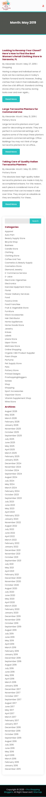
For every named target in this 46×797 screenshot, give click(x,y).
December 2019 (13, 616)
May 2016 (9, 751)
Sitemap (37, 792)
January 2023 (11, 519)
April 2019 (9, 644)
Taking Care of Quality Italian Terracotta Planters (20, 163)
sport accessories (14, 391)
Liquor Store (11, 342)
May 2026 (9, 414)
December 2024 (13, 463)
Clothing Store (12, 255)
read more (11, 99)
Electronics (10, 283)
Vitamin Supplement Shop (18, 398)
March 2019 (10, 647)
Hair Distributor (12, 318)
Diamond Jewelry (13, 269)
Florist (8, 290)
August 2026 (11, 411)
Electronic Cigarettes (15, 280)
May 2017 (9, 710)
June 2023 (10, 505)
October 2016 (11, 734)
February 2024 (12, 491)
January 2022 (11, 546)
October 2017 (11, 696)
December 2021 (13, 550)
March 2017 (10, 716)
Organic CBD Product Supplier (20, 353)
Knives (8, 332)
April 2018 (9, 678)
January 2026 (11, 425)
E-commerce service (16, 273)
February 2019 (12, 651)
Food (7, 297)
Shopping (7, 67)
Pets (7, 366)
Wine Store (10, 401)
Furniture (9, 311)
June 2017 (10, 706)
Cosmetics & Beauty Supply (18, 262)
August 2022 (11, 525)
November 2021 (12, 553)
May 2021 (9, 567)
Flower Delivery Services (17, 294)
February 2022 (12, 543)
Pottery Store (9, 119)
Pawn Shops (11, 356)
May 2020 (9, 598)
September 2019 (13, 626)
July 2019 (9, 633)
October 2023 (12, 494)
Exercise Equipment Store (18, 287)
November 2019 (12, 619)
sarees (8, 380)
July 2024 (9, 480)
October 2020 (12, 585)
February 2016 (12, 762)
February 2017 (12, 720)
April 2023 (10, 511)
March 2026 (11, 418)
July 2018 (9, 668)
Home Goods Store (14, 325)
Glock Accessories (14, 314)
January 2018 (11, 685)
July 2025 (9, 439)
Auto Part (9, 234)
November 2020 (13, 581)
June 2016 (10, 748)
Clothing (9, 252)
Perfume (9, 359)
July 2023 (9, 501)
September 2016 (13, 737)
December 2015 (13, 769)
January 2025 (11, 459)
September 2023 (13, 498)
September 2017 (13, 699)
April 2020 (10, 602)
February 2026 (12, 421)
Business (9, 245)
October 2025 (12, 432)
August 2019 (10, 630)
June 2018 (10, 671)
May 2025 (9, 446)
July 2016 (9, 744)
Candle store (11, 248)
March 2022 (11, 539)
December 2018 (13, 657)
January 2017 (11, 723)
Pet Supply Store (13, 363)
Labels (8, 335)
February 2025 (12, 456)
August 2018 (11, 664)
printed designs (12, 373)
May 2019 (9, 640)
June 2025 (10, 442)
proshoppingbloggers (16, 377)
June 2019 (9, 637)
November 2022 (13, 522)
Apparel (9, 231)
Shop (7, 384)
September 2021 (13, 560)
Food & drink (11, 300)
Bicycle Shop (11, 241)
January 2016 (11, 765)
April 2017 (9, 713)
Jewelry (9, 328)
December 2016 (13, 727)
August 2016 (11, 741)
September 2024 (13, 473)
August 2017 (11, 703)
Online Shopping (13, 349)
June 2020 (10, 595)
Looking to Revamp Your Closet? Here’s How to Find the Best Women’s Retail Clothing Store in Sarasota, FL (22, 55)
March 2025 (11, 452)
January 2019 (11, 654)
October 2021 (11, 557)
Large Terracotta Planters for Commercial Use (20, 110)
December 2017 (13, 689)
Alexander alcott (13, 63)
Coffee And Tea (13, 259)
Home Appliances (14, 321)
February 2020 (12, 609)
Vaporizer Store (13, 394)
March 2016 (10, 758)
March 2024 (11, 487)
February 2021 (12, 574)
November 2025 (13, 428)
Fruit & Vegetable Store (16, 307)
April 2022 (10, 536)
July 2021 (9, 564)
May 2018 (9, 675)
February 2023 (12, 515)
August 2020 (11, 588)
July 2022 (9, 529)
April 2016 (9, 755)
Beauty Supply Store (15, 238)
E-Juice (8, 276)
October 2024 (12, 470)
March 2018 (10, 682)
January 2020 (11, 612)
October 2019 (11, 623)
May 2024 (10, 484)
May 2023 (9, 508)
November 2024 (13, 466)
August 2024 (11, 477)
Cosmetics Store (13, 266)
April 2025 (10, 449)
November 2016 (12, 730)
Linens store (11, 339)
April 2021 (9, 571)
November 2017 (12, 692)
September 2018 (13, 661)
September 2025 (13, 435)
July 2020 (9, 591)
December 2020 (13, 577)
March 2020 (11, 605)
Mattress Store (12, 346)
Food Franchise (12, 304)
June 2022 (10, 532)
